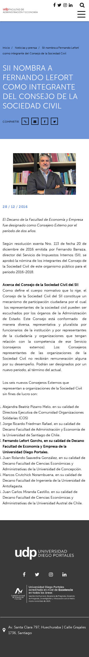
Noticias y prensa (26, 47)
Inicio (6, 47)
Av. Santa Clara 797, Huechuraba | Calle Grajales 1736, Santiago (47, 630)
